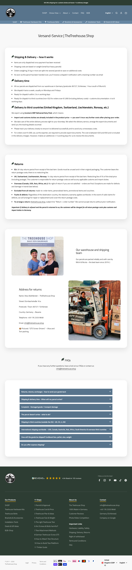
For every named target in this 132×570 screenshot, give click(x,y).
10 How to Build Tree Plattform (46, 543)
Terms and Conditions (77, 540)
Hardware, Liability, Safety (79, 528)
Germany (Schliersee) (108, 513)
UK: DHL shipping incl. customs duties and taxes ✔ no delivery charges (66, 3)
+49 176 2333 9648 (108, 509)
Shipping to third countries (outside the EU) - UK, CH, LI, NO (43, 422)
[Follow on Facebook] (99, 480)
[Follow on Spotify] (125, 480)
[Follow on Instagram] (104, 480)
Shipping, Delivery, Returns (79, 532)
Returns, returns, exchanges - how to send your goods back (43, 391)
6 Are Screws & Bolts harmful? (46, 526)
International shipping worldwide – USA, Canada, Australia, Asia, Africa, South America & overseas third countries (63, 429)
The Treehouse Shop (77, 505)
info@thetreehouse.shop (34, 323)
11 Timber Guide (40, 547)
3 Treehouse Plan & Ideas (44, 513)
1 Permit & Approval (42, 505)
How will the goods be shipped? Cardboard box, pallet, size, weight (46, 437)
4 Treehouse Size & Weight (44, 517)
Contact (75, 13)
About (65, 13)
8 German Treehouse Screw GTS (46, 534)
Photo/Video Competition (79, 517)
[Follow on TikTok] (120, 480)
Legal (27, 563)
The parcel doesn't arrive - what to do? (35, 414)
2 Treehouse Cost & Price (44, 509)
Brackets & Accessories (14, 517)
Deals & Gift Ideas (12, 526)
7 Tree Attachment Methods (45, 530)
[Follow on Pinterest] (109, 480)
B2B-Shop (9, 530)
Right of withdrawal (77, 536)
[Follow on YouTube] (115, 480)
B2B (88, 13)
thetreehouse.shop (38, 201)
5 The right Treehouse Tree (44, 522)
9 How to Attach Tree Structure (46, 538)
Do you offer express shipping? (32, 444)
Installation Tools (11, 522)
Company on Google (108, 517)
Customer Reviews (76, 513)
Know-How (53, 13)
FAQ (82, 13)
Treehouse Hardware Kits (14, 509)
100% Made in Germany (78, 509)
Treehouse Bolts (11, 513)
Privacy (34, 563)
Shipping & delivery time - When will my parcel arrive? (41, 399)
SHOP (44, 13)
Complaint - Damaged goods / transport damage (39, 407)
